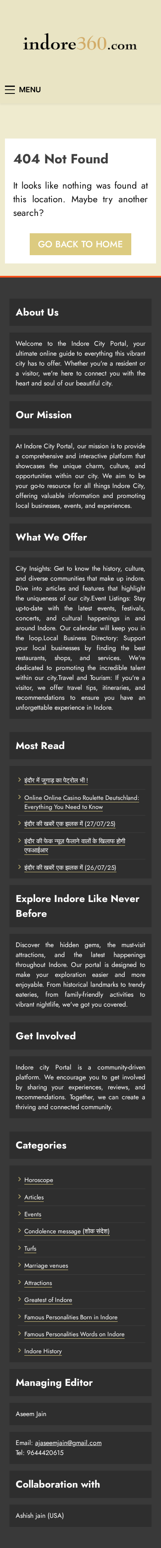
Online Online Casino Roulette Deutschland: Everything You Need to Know (81, 802)
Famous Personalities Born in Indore (71, 1317)
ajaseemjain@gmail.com (68, 1443)
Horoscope (38, 1179)
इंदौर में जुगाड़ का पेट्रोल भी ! (56, 780)
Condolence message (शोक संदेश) (67, 1231)
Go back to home (80, 244)
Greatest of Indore (48, 1299)
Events (32, 1214)
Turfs (30, 1248)
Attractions (38, 1282)
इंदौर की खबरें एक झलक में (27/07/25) (70, 823)
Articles (34, 1197)
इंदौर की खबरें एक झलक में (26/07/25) (70, 867)
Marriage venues (46, 1265)
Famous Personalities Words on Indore (74, 1334)
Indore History (43, 1351)
